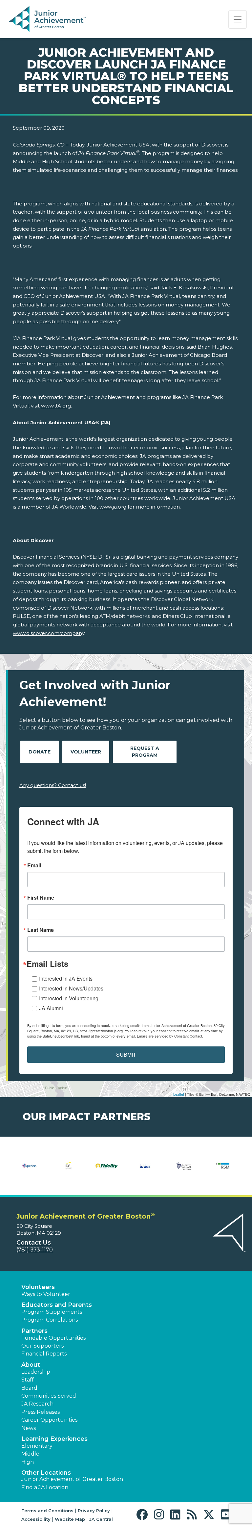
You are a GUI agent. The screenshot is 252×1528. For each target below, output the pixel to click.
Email (34, 865)
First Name (40, 897)
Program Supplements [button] (51, 1312)
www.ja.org (112, 507)
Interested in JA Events (66, 978)
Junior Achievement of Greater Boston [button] (72, 1479)
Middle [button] (30, 1454)
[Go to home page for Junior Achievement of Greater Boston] (48, 19)
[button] (143, 1515)
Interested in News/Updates (71, 988)
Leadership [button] (35, 1372)
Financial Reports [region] (44, 1354)
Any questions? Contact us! (52, 785)
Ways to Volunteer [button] (45, 1294)
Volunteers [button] (38, 1287)
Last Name (40, 930)
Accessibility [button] (36, 1519)
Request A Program (144, 751)
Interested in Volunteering (68, 998)
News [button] (28, 1428)
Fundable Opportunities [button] (53, 1338)
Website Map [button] (70, 1519)
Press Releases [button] (40, 1412)
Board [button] (29, 1388)
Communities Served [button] (48, 1396)
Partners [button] (34, 1331)
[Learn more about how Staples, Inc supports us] (106, 1170)
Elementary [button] (36, 1446)
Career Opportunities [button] (49, 1420)
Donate (40, 752)
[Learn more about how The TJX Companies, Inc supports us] (145, 1170)
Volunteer (86, 752)
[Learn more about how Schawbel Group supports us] (67, 1170)
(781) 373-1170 (34, 1250)
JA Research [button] (37, 1404)
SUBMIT (126, 1054)
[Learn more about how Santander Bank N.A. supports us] (29, 1170)
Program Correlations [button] (49, 1320)
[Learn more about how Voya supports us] (184, 1170)
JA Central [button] (101, 1519)
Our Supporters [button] (42, 1346)
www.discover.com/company (48, 633)
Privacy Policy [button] (94, 1510)
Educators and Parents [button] (56, 1305)
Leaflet (178, 1094)
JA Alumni (51, 1008)
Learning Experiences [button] (54, 1439)
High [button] (27, 1462)
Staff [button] (27, 1380)
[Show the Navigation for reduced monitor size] (237, 19)
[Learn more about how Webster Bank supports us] (222, 1170)
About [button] (30, 1365)
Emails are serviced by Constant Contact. (170, 1036)
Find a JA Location (44, 1487)
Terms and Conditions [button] (47, 1510)
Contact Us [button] (33, 1243)
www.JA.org (56, 406)
